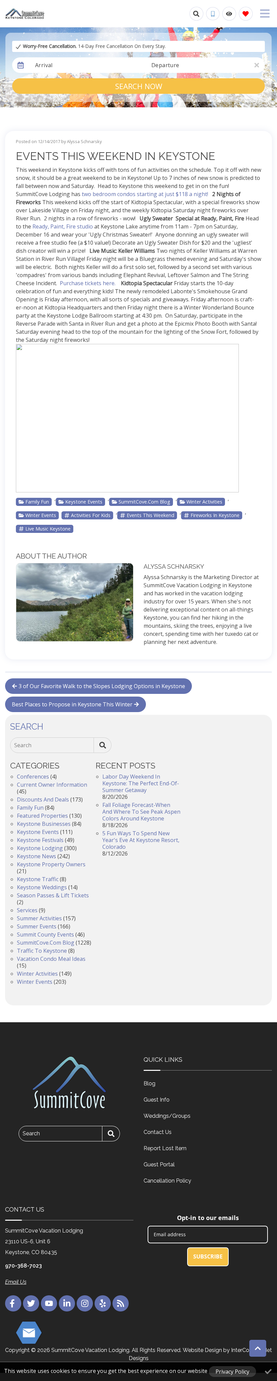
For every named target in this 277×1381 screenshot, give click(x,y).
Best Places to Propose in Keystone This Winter (72, 704)
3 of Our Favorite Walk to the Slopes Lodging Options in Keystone (102, 686)
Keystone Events (83, 501)
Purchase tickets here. (88, 283)
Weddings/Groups (167, 1116)
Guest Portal (159, 1164)
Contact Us (158, 1132)
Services (27, 910)
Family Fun (37, 501)
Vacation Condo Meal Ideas (51, 959)
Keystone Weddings (42, 887)
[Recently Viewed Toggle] (229, 14)
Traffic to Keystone (42, 950)
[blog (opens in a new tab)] (120, 1303)
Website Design (202, 1350)
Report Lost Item (165, 1148)
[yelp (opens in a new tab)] (103, 1303)
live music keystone (48, 528)
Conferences (33, 776)
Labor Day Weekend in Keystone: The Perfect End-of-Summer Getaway (140, 783)
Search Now (138, 86)
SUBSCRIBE (208, 1256)
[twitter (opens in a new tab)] (31, 1303)
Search (22, 745)
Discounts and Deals (43, 799)
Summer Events (36, 926)
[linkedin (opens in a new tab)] (67, 1303)
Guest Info (157, 1099)
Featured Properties (42, 815)
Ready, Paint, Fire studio (62, 226)
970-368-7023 (23, 1266)
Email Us (15, 1282)
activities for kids (90, 515)
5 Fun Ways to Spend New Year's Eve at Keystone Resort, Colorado (140, 840)
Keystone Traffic (37, 879)
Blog (149, 1083)
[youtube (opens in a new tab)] (49, 1303)
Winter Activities (204, 501)
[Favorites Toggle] (246, 14)
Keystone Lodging (40, 848)
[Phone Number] (213, 14)
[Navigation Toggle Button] (265, 13)
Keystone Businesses (44, 824)
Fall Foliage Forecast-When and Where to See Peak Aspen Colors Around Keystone (141, 811)
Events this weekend (150, 515)
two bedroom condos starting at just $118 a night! (145, 194)
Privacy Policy (232, 1371)
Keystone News (36, 856)
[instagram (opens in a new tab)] (85, 1303)
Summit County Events (45, 934)
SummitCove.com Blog (144, 501)
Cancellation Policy (167, 1180)
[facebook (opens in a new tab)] (13, 1303)
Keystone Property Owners (51, 864)
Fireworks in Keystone (215, 515)
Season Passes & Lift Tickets (53, 895)
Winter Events (40, 515)
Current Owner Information (52, 784)
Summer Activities (39, 918)
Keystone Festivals (40, 840)
